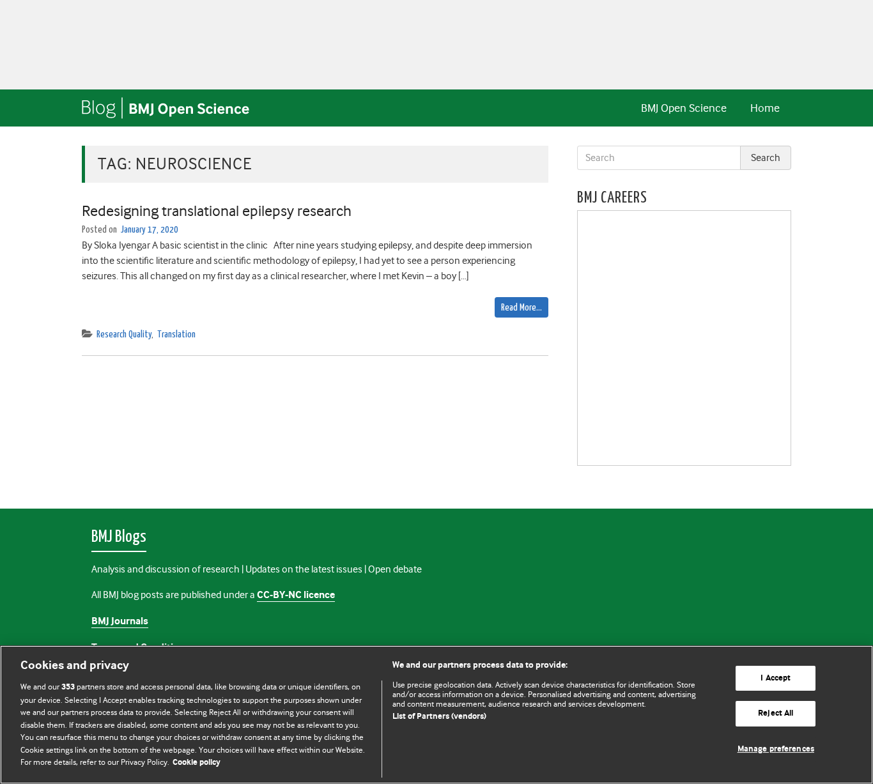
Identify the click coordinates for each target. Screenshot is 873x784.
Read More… (521, 307)
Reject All (775, 713)
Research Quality (124, 334)
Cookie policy (196, 762)
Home (765, 108)
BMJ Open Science (684, 108)
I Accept (776, 678)
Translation (176, 334)
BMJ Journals (119, 621)
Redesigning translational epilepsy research (217, 211)
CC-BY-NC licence (296, 595)
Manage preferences (776, 749)
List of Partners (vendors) (439, 716)
